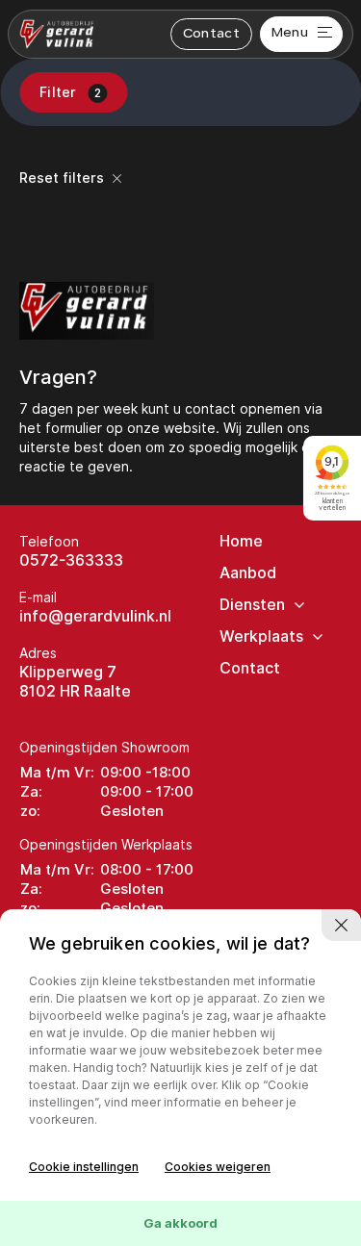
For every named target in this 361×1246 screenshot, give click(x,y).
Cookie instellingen (84, 1166)
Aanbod (247, 573)
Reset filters (63, 178)
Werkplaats (261, 636)
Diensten (252, 605)
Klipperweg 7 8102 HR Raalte (75, 681)
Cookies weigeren (218, 1166)
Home (241, 541)
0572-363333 (71, 560)
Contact (211, 34)
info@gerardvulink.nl (95, 616)
